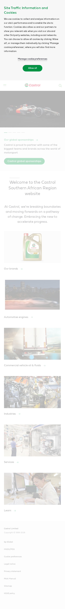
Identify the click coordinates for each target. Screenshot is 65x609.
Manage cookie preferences (32, 59)
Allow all (32, 68)
